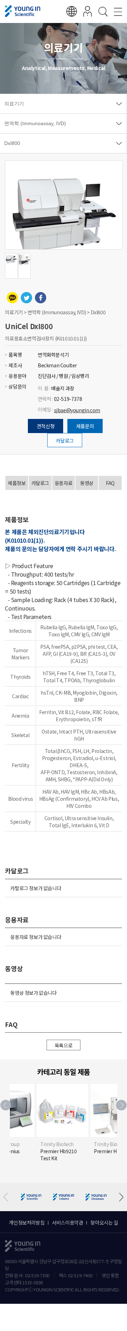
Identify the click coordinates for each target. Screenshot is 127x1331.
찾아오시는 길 (104, 1222)
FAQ (110, 482)
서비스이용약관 (67, 1222)
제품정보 (16, 482)
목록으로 (63, 1045)
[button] (121, 1105)
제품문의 (85, 426)
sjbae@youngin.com (77, 410)
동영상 (86, 482)
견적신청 (45, 426)
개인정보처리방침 (26, 1222)
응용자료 (63, 482)
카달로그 (64, 440)
